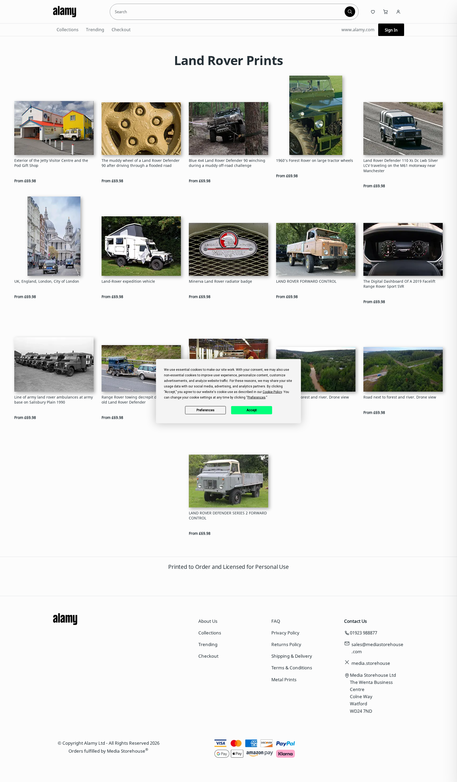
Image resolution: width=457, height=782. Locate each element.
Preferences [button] (257, 397)
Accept (251, 410)
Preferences (205, 410)
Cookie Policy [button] (272, 392)
